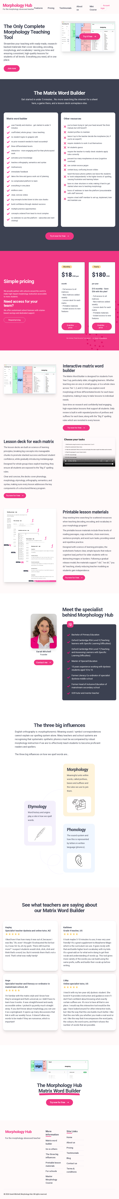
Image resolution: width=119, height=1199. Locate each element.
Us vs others (51, 1149)
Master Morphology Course (51, 1179)
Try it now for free (57, 236)
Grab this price (70, 326)
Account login (105, 6)
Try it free (87, 36)
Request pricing (14, 320)
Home (69, 1137)
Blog (69, 1158)
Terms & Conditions (101, 338)
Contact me (41, 662)
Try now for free (74, 428)
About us (71, 1142)
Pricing (70, 1148)
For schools (51, 1171)
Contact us (72, 1163)
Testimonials (73, 1153)
